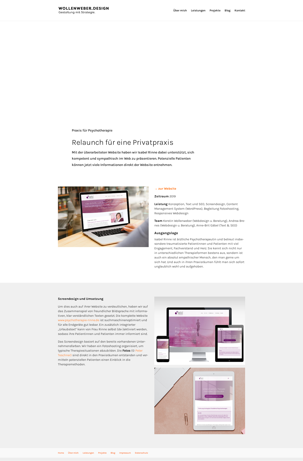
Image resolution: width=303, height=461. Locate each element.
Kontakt (240, 10)
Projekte (215, 10)
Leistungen (198, 10)
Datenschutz (141, 453)
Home (61, 453)
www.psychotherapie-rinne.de (78, 320)
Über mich (180, 10)
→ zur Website (165, 188)
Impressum (125, 453)
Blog (227, 10)
